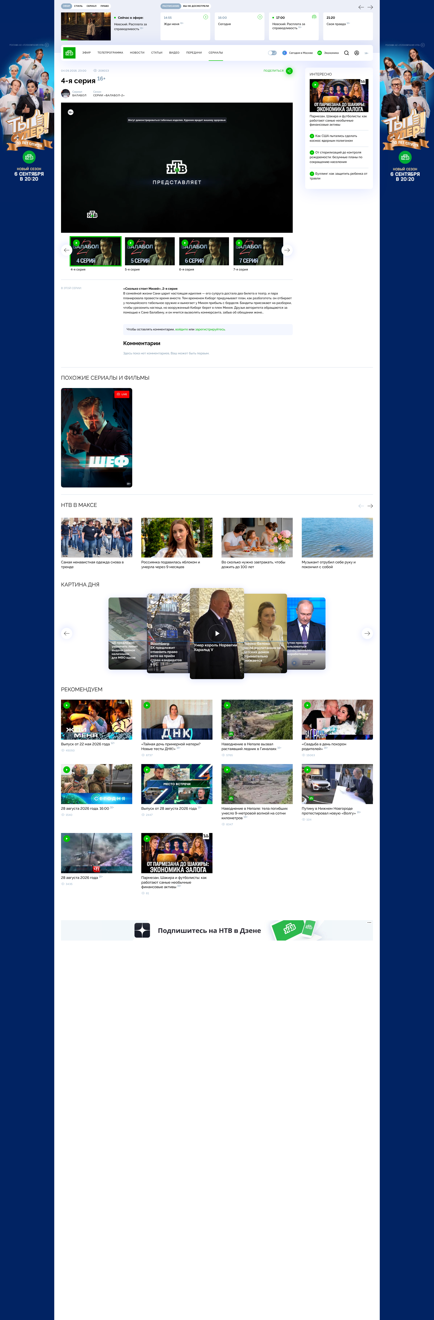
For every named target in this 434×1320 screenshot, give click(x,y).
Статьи (157, 52)
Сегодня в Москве (301, 52)
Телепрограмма (110, 52)
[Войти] (356, 53)
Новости (137, 52)
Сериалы (216, 52)
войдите (181, 329)
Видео (174, 52)
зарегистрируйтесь (210, 329)
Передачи (194, 52)
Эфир (86, 52)
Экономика (331, 52)
